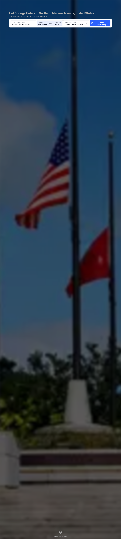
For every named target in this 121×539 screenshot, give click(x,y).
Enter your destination (18, 22)
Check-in (40, 22)
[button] (106, 2)
